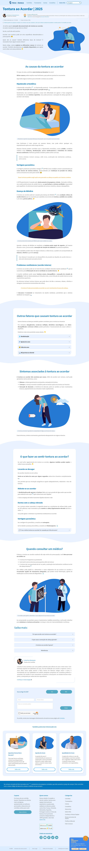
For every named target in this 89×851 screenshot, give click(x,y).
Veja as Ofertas (22, 812)
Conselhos (68, 806)
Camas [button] (45, 3)
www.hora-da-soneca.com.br (20, 848)
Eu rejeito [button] (83, 848)
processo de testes (45, 16)
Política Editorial (70, 821)
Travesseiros (68, 801)
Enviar (66, 708)
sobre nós (29, 16)
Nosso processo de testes (70, 817)
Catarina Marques (15, 15)
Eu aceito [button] (75, 848)
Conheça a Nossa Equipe (72, 814)
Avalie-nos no (43, 828)
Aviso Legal (34, 848)
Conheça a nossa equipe (24, 680)
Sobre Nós (68, 812)
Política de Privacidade (48, 848)
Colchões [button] (29, 3)
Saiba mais (17, 769)
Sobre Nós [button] (62, 3)
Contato (62, 718)
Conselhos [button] (52, 3)
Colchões (67, 798)
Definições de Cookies (63, 848)
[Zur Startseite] (16, 3)
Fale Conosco (69, 824)
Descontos (68, 809)
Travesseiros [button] (37, 3)
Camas (67, 804)
